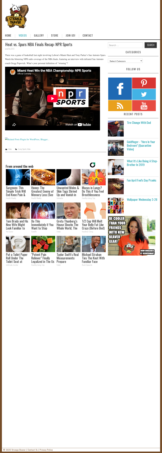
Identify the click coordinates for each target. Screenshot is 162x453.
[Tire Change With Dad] (116, 129)
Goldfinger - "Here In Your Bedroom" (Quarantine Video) (141, 145)
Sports (24, 149)
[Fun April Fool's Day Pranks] (116, 186)
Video (10, 149)
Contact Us (33, 449)
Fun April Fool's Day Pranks (141, 180)
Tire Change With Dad (139, 122)
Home (8, 35)
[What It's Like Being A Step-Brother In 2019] (116, 167)
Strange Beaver (19, 449)
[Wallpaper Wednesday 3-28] (116, 205)
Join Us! (70, 35)
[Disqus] (55, 312)
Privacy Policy (46, 449)
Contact (88, 35)
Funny (20, 149)
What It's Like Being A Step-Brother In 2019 (142, 163)
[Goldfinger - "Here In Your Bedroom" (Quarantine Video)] (116, 148)
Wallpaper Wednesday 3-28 (142, 199)
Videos (23, 35)
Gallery (39, 35)
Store (54, 35)
